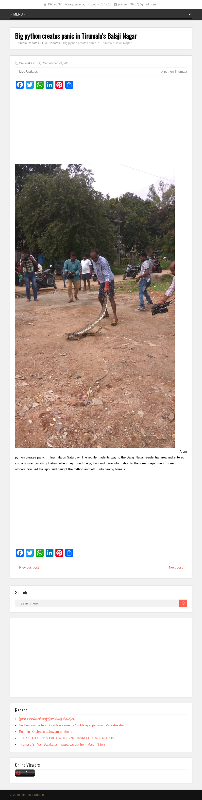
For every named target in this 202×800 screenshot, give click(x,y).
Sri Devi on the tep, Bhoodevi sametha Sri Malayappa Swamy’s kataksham (72, 725)
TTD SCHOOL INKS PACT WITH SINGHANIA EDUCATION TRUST (67, 738)
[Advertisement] (101, 128)
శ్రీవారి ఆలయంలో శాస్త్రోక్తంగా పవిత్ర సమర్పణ (47, 719)
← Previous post (27, 567)
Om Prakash (27, 63)
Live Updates (28, 71)
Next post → (178, 567)
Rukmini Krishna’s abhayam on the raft (46, 732)
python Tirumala (175, 71)
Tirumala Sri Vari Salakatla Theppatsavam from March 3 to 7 (62, 744)
